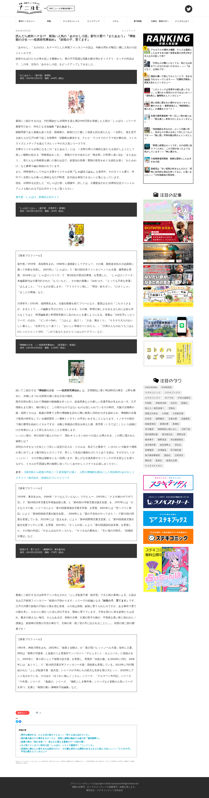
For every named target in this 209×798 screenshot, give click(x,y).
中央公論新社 (184, 397)
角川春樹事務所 (152, 455)
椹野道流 (162, 439)
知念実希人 (165, 445)
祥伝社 (178, 445)
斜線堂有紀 (150, 424)
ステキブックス (172, 392)
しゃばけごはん (33, 761)
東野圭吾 (181, 434)
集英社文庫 (171, 460)
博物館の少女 (70, 761)
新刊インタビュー (27, 21)
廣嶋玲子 (127, 761)
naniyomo (115, 783)
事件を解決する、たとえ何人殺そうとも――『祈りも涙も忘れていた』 (55, 734)
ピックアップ (93, 21)
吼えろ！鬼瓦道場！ (154, 408)
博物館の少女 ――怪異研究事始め (85, 761)
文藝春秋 (185, 418)
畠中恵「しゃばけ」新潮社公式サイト (37, 197)
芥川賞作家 (176, 450)
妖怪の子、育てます (104, 761)
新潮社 (133, 761)
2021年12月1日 (23, 30)
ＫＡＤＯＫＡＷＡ (153, 465)
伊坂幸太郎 (161, 403)
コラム (116, 21)
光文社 (174, 403)
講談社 (167, 455)
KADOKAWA (151, 387)
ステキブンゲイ (153, 397)
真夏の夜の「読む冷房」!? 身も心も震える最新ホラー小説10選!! (53, 741)
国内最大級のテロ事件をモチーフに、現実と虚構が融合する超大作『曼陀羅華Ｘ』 (61, 738)
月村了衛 (185, 429)
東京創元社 (19, 763)
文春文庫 (172, 418)
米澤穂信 (162, 450)
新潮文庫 (164, 424)
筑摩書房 (149, 450)
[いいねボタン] (37, 713)
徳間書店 (160, 418)
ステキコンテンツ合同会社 (110, 790)
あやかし (18, 761)
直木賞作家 (150, 445)
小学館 (165, 413)
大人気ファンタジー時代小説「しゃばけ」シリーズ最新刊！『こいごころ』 (58, 745)
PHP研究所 (166, 387)
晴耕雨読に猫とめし (167, 429)
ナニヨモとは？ (182, 21)
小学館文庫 (178, 413)
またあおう (57, 761)
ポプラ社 (169, 397)
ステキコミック (153, 392)
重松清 (148, 460)
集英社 (159, 460)
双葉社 (184, 403)
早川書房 (149, 429)
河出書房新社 (177, 439)
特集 (49, 21)
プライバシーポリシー (81, 783)
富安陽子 (114, 761)
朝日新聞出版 (151, 434)
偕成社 (63, 761)
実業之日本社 (151, 413)
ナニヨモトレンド (71, 21)
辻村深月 (179, 455)
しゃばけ (25, 761)
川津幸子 (120, 761)
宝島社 (172, 408)
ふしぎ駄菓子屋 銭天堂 (46, 761)
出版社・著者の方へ (160, 21)
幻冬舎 (148, 418)
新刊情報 (138, 21)
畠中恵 (26, 763)
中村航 (148, 403)
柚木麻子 (149, 439)
